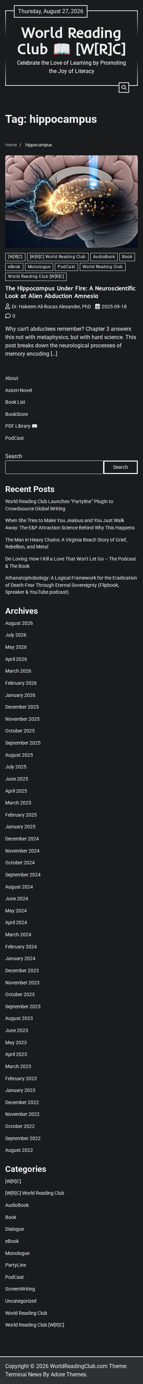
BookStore (16, 414)
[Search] (124, 87)
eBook (14, 266)
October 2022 (20, 1126)
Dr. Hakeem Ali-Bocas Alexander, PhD (51, 306)
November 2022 (22, 1114)
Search (13, 456)
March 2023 (18, 1066)
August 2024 (19, 887)
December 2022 (22, 1102)
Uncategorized (20, 1301)
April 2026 (16, 659)
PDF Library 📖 (21, 426)
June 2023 (16, 1030)
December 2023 (22, 970)
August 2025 (19, 755)
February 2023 (21, 1078)
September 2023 (23, 1006)
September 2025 (23, 743)
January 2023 (20, 1090)
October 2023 (20, 994)
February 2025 (21, 815)
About (11, 378)
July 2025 (15, 767)
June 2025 (16, 779)
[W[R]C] (15, 256)
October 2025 (20, 731)
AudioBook (104, 256)
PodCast (66, 266)
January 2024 (20, 958)
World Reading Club (103, 266)
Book (127, 256)
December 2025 (22, 707)
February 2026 (21, 683)
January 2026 (20, 695)
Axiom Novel (18, 390)
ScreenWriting (20, 1289)
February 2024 (21, 946)
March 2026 (18, 671)
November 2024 (22, 851)
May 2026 (16, 647)
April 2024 (16, 922)
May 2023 (16, 1042)
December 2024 (22, 838)
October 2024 (20, 862)
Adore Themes (68, 1374)
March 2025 (18, 802)
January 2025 (20, 826)
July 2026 (15, 635)
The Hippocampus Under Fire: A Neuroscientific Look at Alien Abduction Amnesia (70, 291)
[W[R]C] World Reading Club (58, 256)
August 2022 (19, 1150)
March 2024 (18, 934)
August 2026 (19, 623)
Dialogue (14, 1229)
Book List (15, 402)
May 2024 (16, 910)
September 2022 (23, 1138)
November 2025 (22, 719)
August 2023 (19, 1018)
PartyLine (15, 1265)
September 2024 (23, 874)
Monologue (39, 266)
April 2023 (16, 1054)
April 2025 (16, 791)
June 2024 (16, 898)
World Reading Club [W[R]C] (36, 276)
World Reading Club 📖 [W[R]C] (71, 40)
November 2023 (22, 982)
